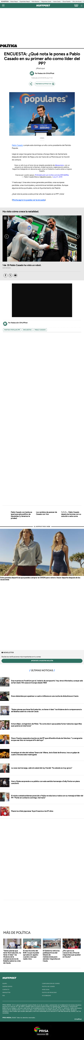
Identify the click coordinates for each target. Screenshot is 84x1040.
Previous (7, 236)
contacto (5, 989)
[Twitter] (10, 275)
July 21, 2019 (57, 177)
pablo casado (40, 330)
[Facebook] (5, 275)
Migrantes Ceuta (46, 1)
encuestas (27, 330)
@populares (59, 165)
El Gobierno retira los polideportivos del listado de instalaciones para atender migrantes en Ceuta (51, 956)
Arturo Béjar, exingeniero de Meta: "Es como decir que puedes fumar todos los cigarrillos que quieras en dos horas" (46, 725)
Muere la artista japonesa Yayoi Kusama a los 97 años (32, 811)
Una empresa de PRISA (42, 1029)
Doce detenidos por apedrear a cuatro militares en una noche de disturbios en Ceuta (44, 696)
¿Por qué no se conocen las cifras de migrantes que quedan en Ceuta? (72, 954)
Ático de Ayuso (77, 1)
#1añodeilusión (40, 175)
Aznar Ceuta (57, 1)
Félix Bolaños (35, 1)
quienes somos (7, 986)
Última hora (76, 5)
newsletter (6, 992)
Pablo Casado (17, 145)
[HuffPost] (9, 977)
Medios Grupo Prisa (42, 1034)
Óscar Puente (66, 1)
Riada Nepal (14, 1)
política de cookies (48, 986)
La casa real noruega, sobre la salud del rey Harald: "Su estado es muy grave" (41, 768)
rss (3, 995)
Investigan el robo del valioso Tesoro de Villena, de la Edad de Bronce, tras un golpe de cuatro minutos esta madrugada (45, 753)
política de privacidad (49, 992)
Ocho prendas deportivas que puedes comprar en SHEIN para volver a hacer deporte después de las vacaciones (40, 579)
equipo (4, 983)
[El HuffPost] (43, 5)
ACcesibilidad (46, 995)
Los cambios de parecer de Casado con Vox (46, 513)
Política (8, 46)
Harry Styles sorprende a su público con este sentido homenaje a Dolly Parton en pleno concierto (45, 782)
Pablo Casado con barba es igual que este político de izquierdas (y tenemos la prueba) (21, 515)
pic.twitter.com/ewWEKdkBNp (57, 175)
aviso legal (45, 989)
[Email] (15, 275)
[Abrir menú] (3, 5)
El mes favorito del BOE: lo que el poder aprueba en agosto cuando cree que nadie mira (31, 955)
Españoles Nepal (25, 1)
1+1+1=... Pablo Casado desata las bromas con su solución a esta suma (71, 514)
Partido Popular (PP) (12, 330)
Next (77, 236)
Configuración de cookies (51, 983)
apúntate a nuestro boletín (42, 661)
